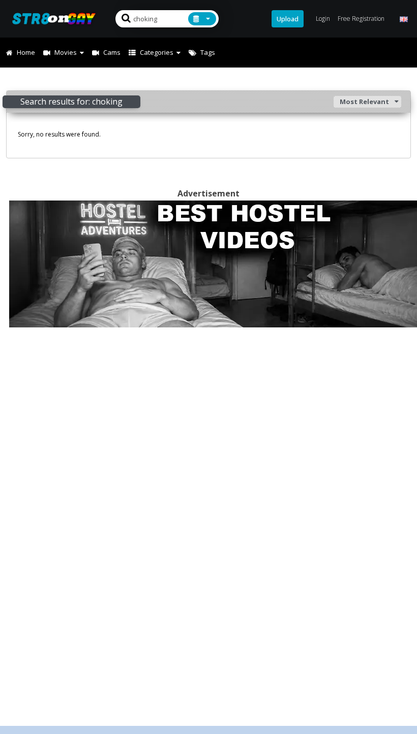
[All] (202, 18)
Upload (288, 18)
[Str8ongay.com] (57, 18)
